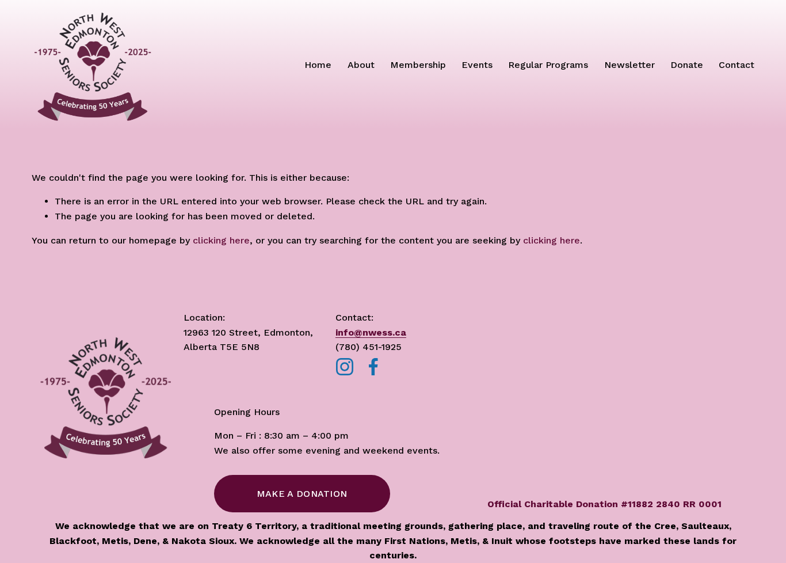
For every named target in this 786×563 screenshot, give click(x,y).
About (361, 64)
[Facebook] (373, 366)
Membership (418, 64)
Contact (736, 64)
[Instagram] (344, 366)
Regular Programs (548, 64)
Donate (686, 64)
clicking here (221, 240)
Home (317, 64)
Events (477, 64)
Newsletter (629, 64)
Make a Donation (302, 493)
